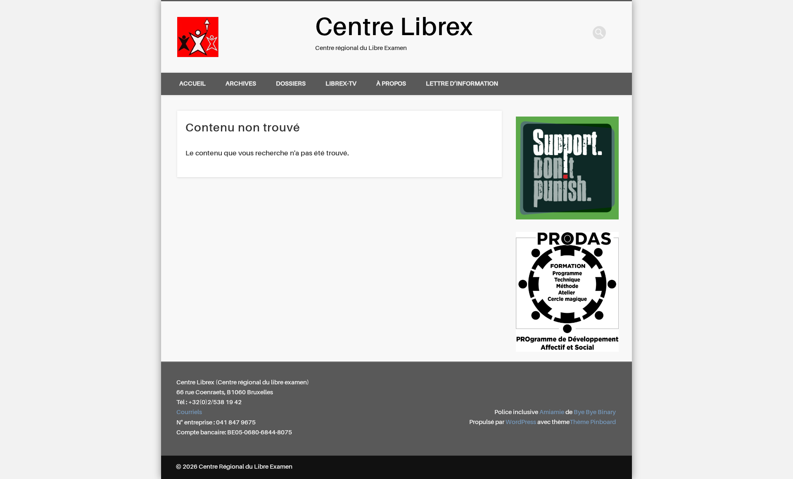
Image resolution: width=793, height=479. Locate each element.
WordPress (521, 422)
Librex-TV (340, 84)
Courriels (189, 412)
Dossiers (291, 84)
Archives (241, 84)
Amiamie (551, 412)
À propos (391, 84)
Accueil (192, 84)
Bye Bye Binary (595, 412)
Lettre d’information (462, 84)
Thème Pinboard (593, 422)
